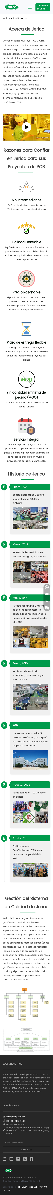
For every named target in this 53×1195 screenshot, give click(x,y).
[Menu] (29, 7)
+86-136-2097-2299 (15, 1121)
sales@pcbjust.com (15, 1116)
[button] (26, 127)
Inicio (5, 18)
